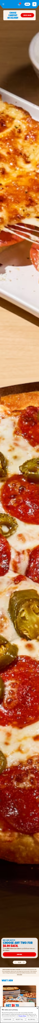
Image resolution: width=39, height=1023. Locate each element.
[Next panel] (24, 962)
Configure (7, 1019)
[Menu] (3, 4)
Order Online (27, 15)
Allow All (31, 1019)
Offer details (19, 974)
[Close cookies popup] (37, 1008)
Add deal (19, 954)
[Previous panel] (15, 962)
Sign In (27, 4)
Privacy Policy (22, 1016)
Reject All (19, 1019)
